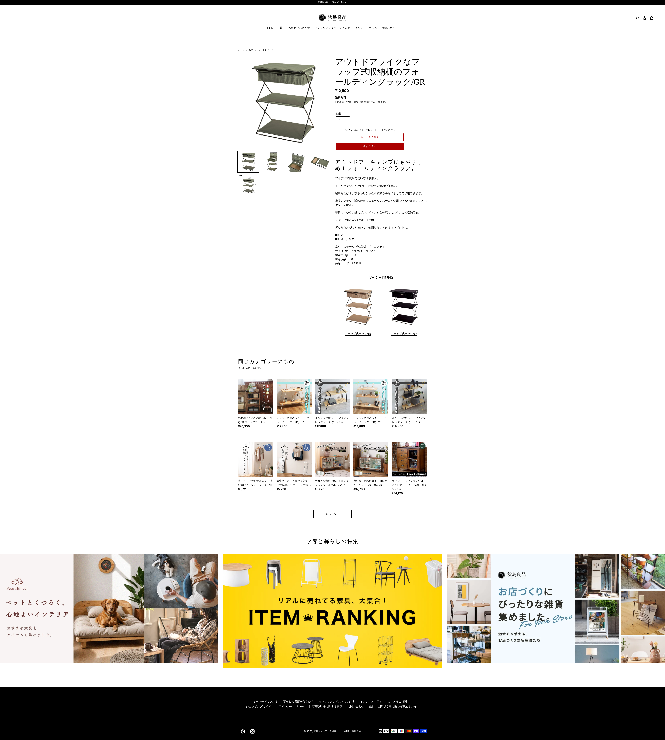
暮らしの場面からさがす (298, 701)
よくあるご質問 (397, 701)
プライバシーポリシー (290, 706)
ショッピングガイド (258, 706)
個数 (339, 113)
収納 (251, 50)
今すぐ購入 (369, 146)
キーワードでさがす (265, 701)
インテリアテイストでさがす (337, 701)
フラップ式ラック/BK (404, 333)
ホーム (241, 50)
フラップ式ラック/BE (358, 333)
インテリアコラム (371, 701)
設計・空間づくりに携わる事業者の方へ (394, 706)
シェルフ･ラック (266, 50)
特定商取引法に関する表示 (325, 706)
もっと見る (332, 514)
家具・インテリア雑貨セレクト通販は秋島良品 (337, 731)
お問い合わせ (355, 706)
